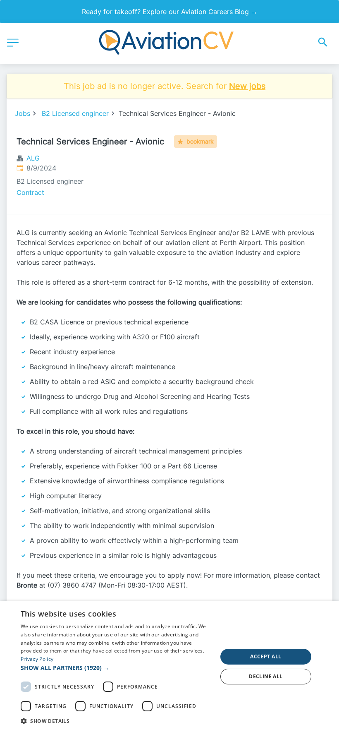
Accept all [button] (265, 656)
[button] (116, 667)
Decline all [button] (265, 676)
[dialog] (169, 666)
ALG (33, 158)
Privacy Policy (37, 658)
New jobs (247, 86)
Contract (30, 192)
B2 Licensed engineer (75, 113)
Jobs (22, 113)
